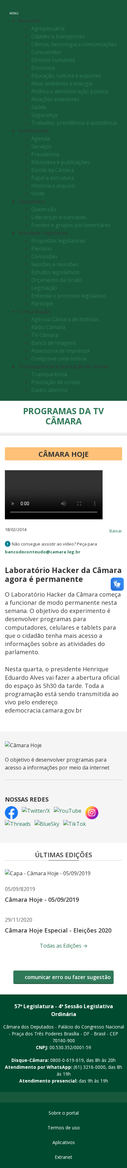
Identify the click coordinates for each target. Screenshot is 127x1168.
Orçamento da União (56, 280)
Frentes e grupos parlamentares (71, 225)
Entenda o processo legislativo (68, 295)
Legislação (44, 287)
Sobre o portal (64, 1113)
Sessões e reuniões (54, 264)
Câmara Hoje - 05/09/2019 (42, 899)
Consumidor (46, 52)
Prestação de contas (55, 382)
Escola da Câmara (52, 170)
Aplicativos (63, 1142)
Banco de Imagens (53, 342)
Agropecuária (47, 28)
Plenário (41, 248)
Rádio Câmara (48, 327)
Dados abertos (49, 390)
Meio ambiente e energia (61, 83)
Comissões (44, 256)
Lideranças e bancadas (58, 217)
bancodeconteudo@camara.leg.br (42, 552)
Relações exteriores (55, 99)
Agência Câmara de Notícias (65, 319)
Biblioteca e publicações (60, 162)
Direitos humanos (53, 60)
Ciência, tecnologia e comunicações (74, 44)
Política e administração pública (69, 91)
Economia (43, 67)
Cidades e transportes (58, 36)
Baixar (115, 531)
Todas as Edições (64, 945)
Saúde (38, 107)
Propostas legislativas (58, 240)
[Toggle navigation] (115, 9)
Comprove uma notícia (58, 358)
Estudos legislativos (55, 272)
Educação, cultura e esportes (66, 75)
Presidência (45, 154)
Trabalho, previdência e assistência (74, 122)
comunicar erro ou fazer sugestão (67, 977)
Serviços (41, 146)
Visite (38, 193)
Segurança (44, 115)
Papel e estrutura (52, 177)
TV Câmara (44, 335)
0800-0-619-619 (67, 1060)
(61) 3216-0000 (90, 1067)
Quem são (43, 209)
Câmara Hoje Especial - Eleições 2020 (58, 930)
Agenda (40, 138)
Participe (42, 303)
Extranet (63, 1157)
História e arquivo (53, 185)
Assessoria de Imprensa (60, 350)
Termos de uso (64, 1127)
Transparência (49, 374)
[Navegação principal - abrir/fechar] (14, 9)
